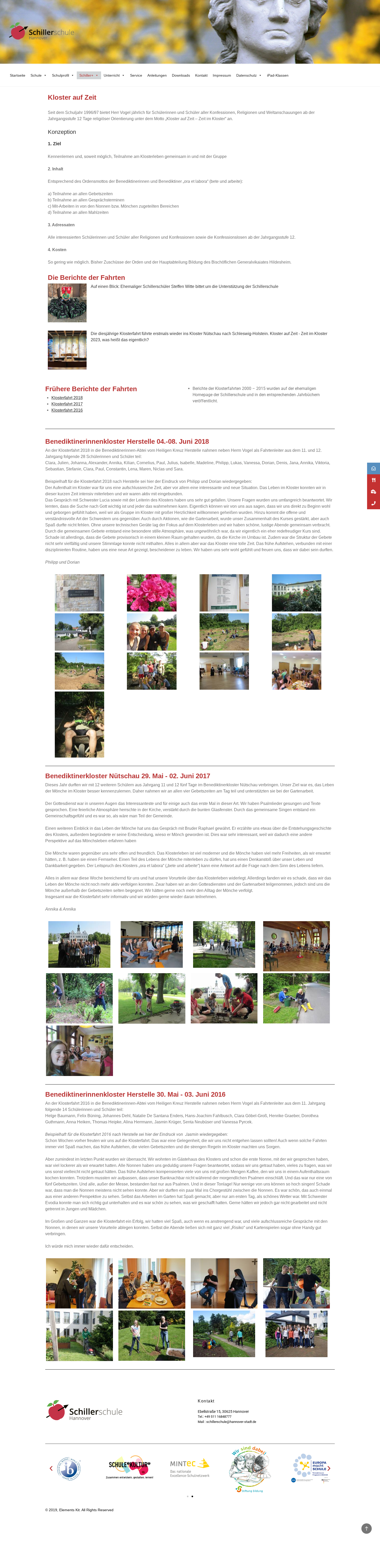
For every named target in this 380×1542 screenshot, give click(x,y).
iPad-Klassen (277, 75)
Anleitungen (157, 75)
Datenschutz (246, 75)
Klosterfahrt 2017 (67, 404)
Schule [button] (36, 75)
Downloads (181, 75)
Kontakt (201, 75)
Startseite (17, 75)
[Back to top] (366, 1528)
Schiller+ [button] (86, 75)
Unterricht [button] (112, 75)
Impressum (222, 75)
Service (136, 75)
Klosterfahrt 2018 (67, 398)
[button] (51, 1468)
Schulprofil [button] (60, 75)
